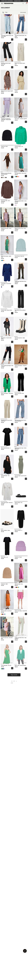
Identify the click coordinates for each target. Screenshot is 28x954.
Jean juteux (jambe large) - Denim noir (6, 64)
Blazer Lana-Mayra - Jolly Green (7, 393)
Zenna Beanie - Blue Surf (19, 256)
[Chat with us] (25, 951)
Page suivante (14, 674)
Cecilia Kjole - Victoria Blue (6, 283)
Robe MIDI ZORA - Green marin (20, 173)
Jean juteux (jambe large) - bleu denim (20, 36)
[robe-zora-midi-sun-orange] (17, 176)
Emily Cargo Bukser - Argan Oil (20, 365)
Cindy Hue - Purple (18, 557)
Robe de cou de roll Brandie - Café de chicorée (6, 174)
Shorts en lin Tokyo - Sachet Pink (21, 610)
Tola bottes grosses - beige (20, 337)
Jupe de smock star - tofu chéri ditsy (7, 638)
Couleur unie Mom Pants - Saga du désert (20, 638)
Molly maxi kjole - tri (18, 530)
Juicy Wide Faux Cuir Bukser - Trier (20, 311)
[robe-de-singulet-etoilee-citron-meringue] (15, 205)
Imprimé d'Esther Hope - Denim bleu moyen (20, 448)
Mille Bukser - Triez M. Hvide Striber (6, 338)
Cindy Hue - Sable (4, 584)
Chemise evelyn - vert (19, 146)
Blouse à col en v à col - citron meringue (20, 229)
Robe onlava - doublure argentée (21, 118)
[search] (23, 3)
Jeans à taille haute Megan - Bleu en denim (7, 366)
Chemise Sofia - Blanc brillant (6, 310)
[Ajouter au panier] (12, 39)
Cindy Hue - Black (4, 146)
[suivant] (16, 681)
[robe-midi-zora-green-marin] (15, 176)
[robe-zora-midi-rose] (18, 176)
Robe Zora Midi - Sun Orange (6, 610)
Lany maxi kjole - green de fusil (20, 475)
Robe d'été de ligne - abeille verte (6, 257)
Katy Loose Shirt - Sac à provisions (5, 201)
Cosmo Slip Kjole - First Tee (6, 665)
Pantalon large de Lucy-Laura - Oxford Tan (6, 421)
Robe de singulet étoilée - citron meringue (20, 201)
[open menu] (2, 3)
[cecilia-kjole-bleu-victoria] (1, 286)
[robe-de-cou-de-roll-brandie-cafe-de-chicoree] (1, 177)
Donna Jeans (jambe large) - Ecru (20, 64)
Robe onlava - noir (4, 557)
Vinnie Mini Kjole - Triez (5, 475)
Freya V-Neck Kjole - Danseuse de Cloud (7, 503)
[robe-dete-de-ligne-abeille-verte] (1, 260)
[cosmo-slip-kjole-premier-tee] (1, 668)
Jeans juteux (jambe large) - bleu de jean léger (7, 36)
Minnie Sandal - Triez (18, 502)
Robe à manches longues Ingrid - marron (7, 91)
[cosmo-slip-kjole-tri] (2, 668)
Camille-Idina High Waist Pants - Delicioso (21, 282)
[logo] (8, 3)
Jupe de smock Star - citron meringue (6, 229)
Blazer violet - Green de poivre (20, 665)
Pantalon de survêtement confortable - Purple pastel (6, 119)
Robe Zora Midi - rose (19, 584)
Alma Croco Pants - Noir (19, 393)
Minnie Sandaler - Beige (5, 530)
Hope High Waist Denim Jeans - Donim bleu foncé (20, 421)
